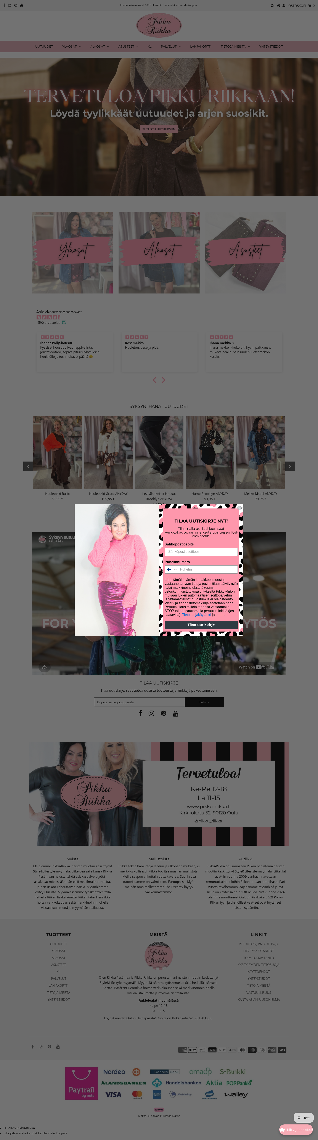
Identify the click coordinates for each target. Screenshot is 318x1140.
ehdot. (220, 615)
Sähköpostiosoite (179, 544)
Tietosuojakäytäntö (196, 615)
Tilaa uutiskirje (201, 625)
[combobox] (171, 569)
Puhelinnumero (177, 562)
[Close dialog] (239, 508)
